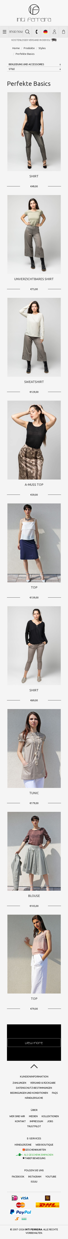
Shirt (34, 176)
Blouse (34, 895)
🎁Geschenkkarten (34, 1149)
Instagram (34, 1176)
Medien (33, 1116)
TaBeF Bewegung (35, 1158)
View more (34, 1042)
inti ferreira (34, 12)
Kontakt (20, 1121)
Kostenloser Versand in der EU (31, 40)
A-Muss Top (34, 484)
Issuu (34, 1181)
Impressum (36, 1121)
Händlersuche (34, 1097)
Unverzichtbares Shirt (34, 279)
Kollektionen (50, 1116)
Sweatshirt (34, 381)
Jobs (50, 1121)
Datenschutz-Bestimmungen (34, 1087)
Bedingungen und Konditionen (29, 1092)
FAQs (55, 1092)
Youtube (50, 1176)
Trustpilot (34, 1126)
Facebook (18, 1176)
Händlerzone (23, 1144)
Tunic (34, 793)
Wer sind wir (17, 1116)
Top (34, 587)
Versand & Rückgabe (43, 1082)
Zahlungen (19, 1082)
